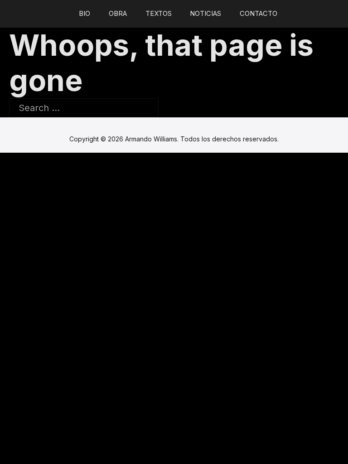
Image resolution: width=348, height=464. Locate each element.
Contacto (258, 14)
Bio (84, 14)
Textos (158, 14)
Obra (118, 14)
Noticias (205, 14)
